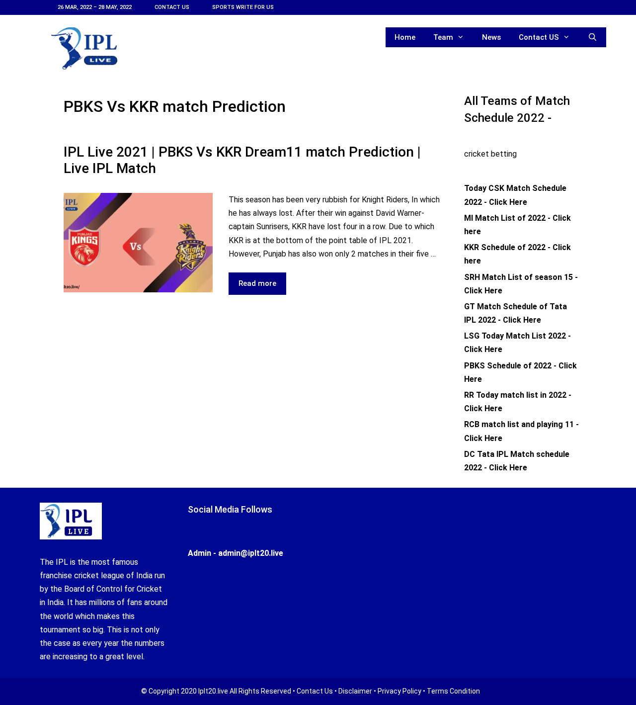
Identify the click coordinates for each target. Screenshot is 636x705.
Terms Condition (453, 691)
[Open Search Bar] (592, 37)
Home (405, 37)
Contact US (172, 7)
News (491, 37)
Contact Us (315, 691)
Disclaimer (355, 691)
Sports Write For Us (243, 7)
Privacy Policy (399, 691)
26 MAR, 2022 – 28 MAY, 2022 (95, 7)
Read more (262, 286)
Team (443, 37)
